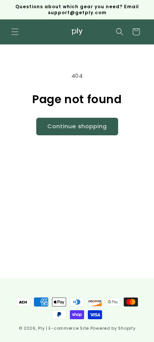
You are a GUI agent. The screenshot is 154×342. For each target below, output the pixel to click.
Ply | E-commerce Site (63, 328)
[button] (15, 32)
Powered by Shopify (113, 328)
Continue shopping (77, 126)
